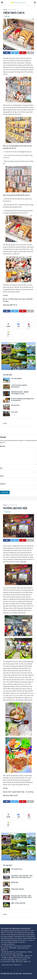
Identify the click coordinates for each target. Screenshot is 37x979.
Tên (1, 468)
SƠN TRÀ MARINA (16, 378)
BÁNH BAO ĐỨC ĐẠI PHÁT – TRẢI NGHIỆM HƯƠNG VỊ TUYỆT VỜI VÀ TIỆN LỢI (21, 897)
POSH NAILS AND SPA (17, 889)
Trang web (3, 484)
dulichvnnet (7, 511)
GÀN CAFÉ (14, 412)
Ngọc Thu (7, 16)
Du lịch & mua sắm (12, 9)
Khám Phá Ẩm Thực (13, 505)
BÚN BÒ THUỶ (15, 405)
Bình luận (2, 446)
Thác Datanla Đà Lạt (16, 869)
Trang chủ (5, 9)
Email (2, 476)
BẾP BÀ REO (14, 882)
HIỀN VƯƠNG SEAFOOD (18, 903)
